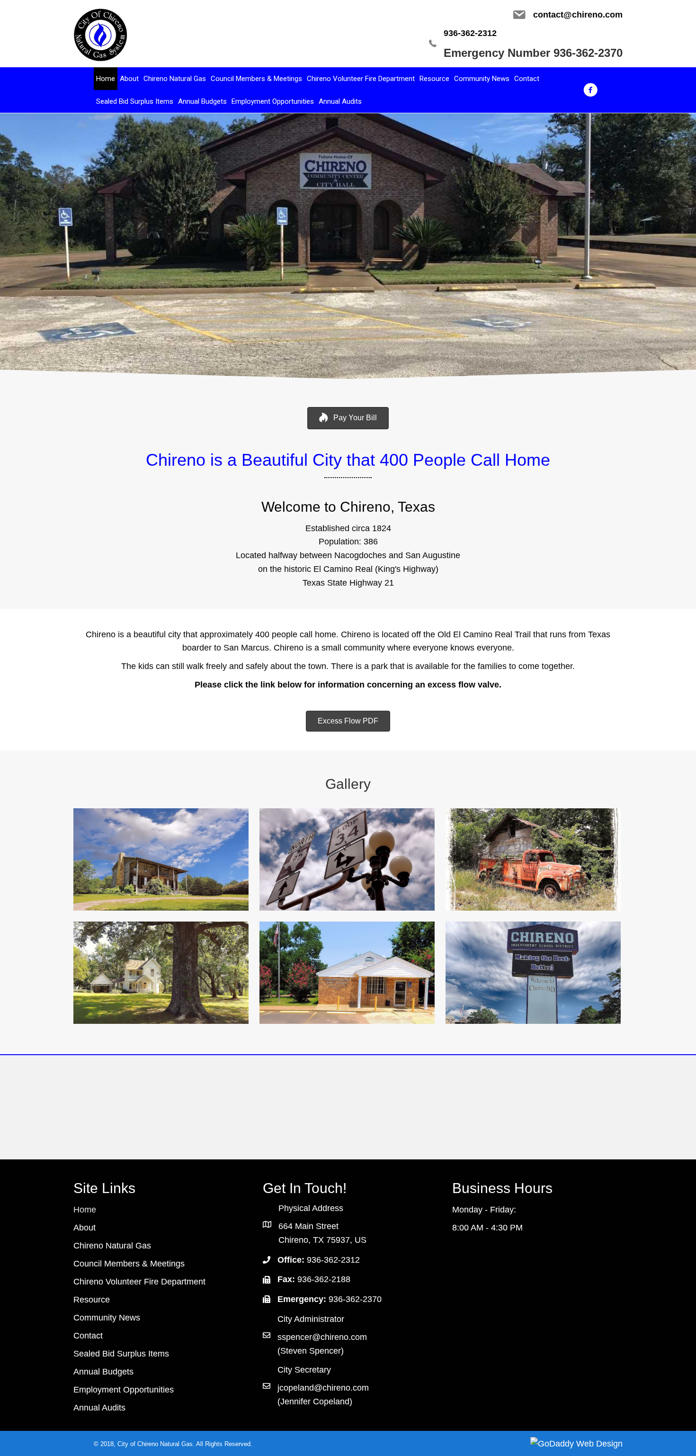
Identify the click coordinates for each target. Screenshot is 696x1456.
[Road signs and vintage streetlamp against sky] (347, 859)
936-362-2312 (470, 33)
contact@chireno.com (578, 14)
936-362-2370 (355, 1299)
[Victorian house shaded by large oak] (161, 973)
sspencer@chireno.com (322, 1337)
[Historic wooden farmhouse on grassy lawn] (161, 859)
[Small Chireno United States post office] (347, 973)
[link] (105, 78)
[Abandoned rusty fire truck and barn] (533, 859)
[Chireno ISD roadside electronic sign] (533, 973)
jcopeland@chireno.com (323, 1388)
